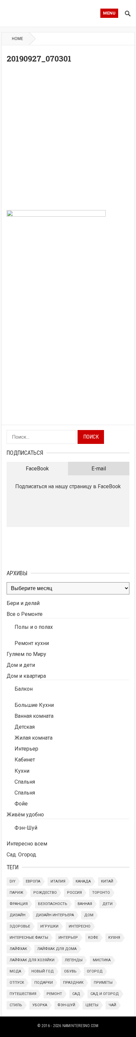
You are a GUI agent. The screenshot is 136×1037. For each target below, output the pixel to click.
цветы (91, 1005)
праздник (73, 982)
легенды (74, 960)
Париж (16, 892)
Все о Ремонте (25, 614)
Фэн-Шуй (26, 828)
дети (107, 904)
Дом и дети (21, 665)
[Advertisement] (68, 138)
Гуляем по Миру (26, 654)
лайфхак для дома (57, 949)
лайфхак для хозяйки (32, 960)
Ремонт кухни (32, 643)
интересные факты (29, 937)
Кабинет (25, 759)
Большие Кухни (34, 705)
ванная (85, 904)
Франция (19, 904)
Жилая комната (33, 738)
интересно (79, 926)
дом (88, 915)
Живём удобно (25, 814)
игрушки (49, 926)
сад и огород (104, 994)
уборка (39, 1005)
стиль (16, 1005)
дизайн (17, 915)
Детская (25, 727)
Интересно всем (27, 844)
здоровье (20, 926)
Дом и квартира (26, 676)
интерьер (68, 937)
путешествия (23, 994)
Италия (58, 881)
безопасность (52, 904)
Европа (33, 881)
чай (112, 1005)
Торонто (101, 892)
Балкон (24, 689)
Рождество (45, 892)
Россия (74, 892)
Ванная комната (34, 716)
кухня (114, 937)
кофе (93, 937)
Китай (107, 881)
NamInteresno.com (80, 1025)
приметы (103, 982)
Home (17, 38)
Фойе (21, 803)
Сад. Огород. (22, 854)
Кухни (22, 771)
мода (15, 971)
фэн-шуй (66, 1005)
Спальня (25, 782)
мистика (102, 960)
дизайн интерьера (55, 915)
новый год (42, 971)
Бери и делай (23, 603)
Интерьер (26, 749)
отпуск (17, 982)
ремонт (54, 994)
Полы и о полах (34, 627)
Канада (83, 881)
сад (76, 994)
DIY (13, 881)
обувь (70, 971)
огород (95, 971)
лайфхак (18, 949)
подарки (43, 982)
